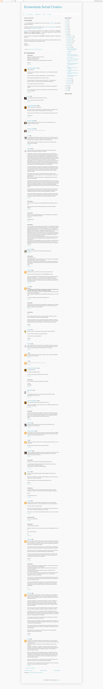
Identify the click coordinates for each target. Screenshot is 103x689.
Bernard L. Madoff (30, 120)
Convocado (69, 51)
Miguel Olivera (30, 390)
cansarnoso (29, 450)
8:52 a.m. (29, 340)
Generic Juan (40, 49)
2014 (67, 28)
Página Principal (43, 670)
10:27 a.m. (29, 407)
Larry (28, 135)
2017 (67, 23)
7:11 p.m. (29, 125)
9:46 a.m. (29, 386)
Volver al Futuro (70, 57)
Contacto (49, 14)
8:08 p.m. (29, 197)
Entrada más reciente (29, 670)
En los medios (30, 14)
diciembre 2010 (70, 36)
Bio (23, 14)
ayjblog (28, 638)
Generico (29, 329)
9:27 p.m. (29, 635)
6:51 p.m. (29, 101)
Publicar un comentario (30, 668)
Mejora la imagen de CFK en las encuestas (72, 76)
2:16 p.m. (29, 427)
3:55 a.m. (29, 560)
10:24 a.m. (29, 396)
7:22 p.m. (29, 520)
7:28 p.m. (29, 144)
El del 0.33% (29, 249)
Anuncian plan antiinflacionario (73, 59)
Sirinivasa (29, 422)
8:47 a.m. (29, 326)
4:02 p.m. (29, 436)
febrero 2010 (69, 81)
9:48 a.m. (29, 456)
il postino (29, 500)
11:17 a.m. (29, 467)
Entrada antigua (57, 670)
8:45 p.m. (29, 245)
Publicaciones (38, 14)
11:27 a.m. (29, 484)
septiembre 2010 (70, 40)
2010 (67, 34)
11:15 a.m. (29, 589)
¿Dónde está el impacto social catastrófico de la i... (72, 64)
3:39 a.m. (29, 308)
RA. (29, 45)
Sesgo (68, 66)
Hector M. (29, 148)
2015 (67, 26)
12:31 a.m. (29, 266)
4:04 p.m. (29, 513)
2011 (67, 32)
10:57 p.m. (29, 665)
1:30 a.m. (29, 282)
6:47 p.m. (29, 92)
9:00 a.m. (29, 357)
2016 (67, 24)
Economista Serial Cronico (43, 6)
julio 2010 (69, 44)
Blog (44, 14)
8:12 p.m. (29, 209)
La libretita (69, 53)
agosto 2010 (69, 42)
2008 (67, 87)
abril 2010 (69, 78)
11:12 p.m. (29, 252)
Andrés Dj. (29, 270)
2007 (67, 88)
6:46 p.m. (29, 64)
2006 (67, 90)
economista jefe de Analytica (36, 28)
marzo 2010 (69, 80)
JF (27, 353)
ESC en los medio (35, 49)
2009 (67, 85)
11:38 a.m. (29, 497)
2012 (67, 31)
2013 (67, 29)
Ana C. (28, 96)
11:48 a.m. (29, 419)
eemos (26, 30)
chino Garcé (51, 23)
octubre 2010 (69, 39)
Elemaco (29, 49)
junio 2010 (69, 45)
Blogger (57, 680)
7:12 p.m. (29, 132)
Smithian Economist (31, 431)
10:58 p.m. (29, 535)
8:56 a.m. (29, 349)
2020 (67, 19)
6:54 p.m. (29, 116)
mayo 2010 (69, 47)
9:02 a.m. (29, 376)
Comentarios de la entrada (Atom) (36, 672)
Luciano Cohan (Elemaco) (32, 68)
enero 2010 (69, 83)
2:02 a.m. (29, 299)
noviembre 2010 (70, 37)
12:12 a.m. (29, 447)
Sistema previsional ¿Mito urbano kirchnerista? (72, 49)
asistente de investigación (49, 26)
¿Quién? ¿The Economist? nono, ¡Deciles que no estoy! (73, 55)
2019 (67, 21)
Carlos (28, 286)
